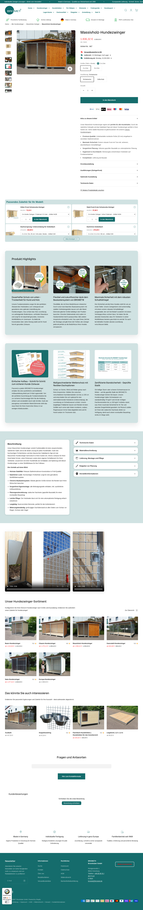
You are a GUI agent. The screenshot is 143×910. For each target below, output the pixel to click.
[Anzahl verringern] (84, 90)
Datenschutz (65, 870)
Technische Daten (109, 183)
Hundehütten (57, 8)
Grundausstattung (109, 164)
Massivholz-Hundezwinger (82, 643)
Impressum (65, 866)
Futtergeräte (95, 8)
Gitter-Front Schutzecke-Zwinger (32, 207)
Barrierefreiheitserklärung (69, 881)
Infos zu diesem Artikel (109, 118)
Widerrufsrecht (66, 877)
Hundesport (108, 8)
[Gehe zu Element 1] (8, 33)
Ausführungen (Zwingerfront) (109, 170)
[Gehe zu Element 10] (8, 92)
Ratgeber (74, 12)
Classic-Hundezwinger (47, 643)
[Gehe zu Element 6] (8, 67)
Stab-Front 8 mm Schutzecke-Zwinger (100, 207)
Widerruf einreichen (125, 864)
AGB (62, 873)
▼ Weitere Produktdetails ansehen (92, 190)
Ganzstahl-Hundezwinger (116, 643)
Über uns (41, 873)
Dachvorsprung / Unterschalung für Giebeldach (37, 227)
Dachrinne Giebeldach (95, 227)
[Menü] (10, 889)
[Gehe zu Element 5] (8, 60)
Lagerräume (47, 12)
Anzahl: (83, 86)
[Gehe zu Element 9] (8, 85)
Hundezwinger (42, 8)
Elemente (82, 8)
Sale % (97, 12)
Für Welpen (70, 8)
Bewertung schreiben (71, 803)
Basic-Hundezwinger (12, 643)
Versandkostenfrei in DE (93, 52)
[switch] (7, 902)
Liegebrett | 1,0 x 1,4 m (115, 733)
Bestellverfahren (43, 877)
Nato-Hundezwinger (12, 679)
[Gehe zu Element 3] (8, 46)
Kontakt (40, 870)
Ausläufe (8, 733)
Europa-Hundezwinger (47, 679)
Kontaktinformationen (58, 902)
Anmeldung (86, 12)
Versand (47, 902)
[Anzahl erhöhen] (92, 90)
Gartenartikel (61, 12)
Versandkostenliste (44, 881)
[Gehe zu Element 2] (8, 40)
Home (30, 8)
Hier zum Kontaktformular (71, 776)
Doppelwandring (45, 733)
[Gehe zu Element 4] (8, 53)
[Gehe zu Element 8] (8, 79)
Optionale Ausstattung (109, 177)
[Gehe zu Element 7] (8, 73)
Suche (40, 866)
